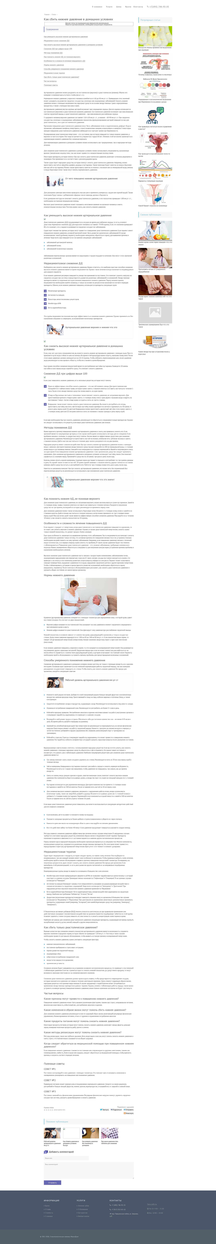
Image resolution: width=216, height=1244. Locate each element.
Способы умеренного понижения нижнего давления (64, 69)
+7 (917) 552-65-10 (118, 1209)
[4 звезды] (51, 1110)
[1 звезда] (45, 1110)
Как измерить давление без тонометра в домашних (90, 1143)
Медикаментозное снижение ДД (56, 40)
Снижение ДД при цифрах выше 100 (58, 49)
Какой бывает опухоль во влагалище (152, 206)
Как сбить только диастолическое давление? (61, 77)
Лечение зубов (83, 1206)
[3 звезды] (49, 1110)
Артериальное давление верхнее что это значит (90, 479)
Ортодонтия (82, 1213)
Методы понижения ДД (53, 53)
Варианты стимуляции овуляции (150, 181)
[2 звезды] (47, 1110)
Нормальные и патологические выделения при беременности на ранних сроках (154, 100)
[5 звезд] (52, 1110)
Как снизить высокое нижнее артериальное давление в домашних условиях (73, 45)
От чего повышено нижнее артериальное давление (91, 178)
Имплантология (83, 1216)
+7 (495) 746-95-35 (118, 1205)
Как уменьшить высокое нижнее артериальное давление (66, 36)
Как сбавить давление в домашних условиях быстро (71, 1143)
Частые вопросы (50, 81)
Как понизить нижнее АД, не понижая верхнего (62, 57)
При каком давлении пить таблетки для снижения (109, 1142)
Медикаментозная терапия (54, 73)
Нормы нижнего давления (54, 65)
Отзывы (48, 1209)
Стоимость (49, 1213)
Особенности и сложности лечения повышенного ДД (64, 61)
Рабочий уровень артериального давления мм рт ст (91, 680)
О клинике (49, 1216)
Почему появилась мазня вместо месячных (155, 74)
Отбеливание (83, 1209)
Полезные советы (51, 85)
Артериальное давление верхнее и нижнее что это (91, 327)
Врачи (47, 1206)
